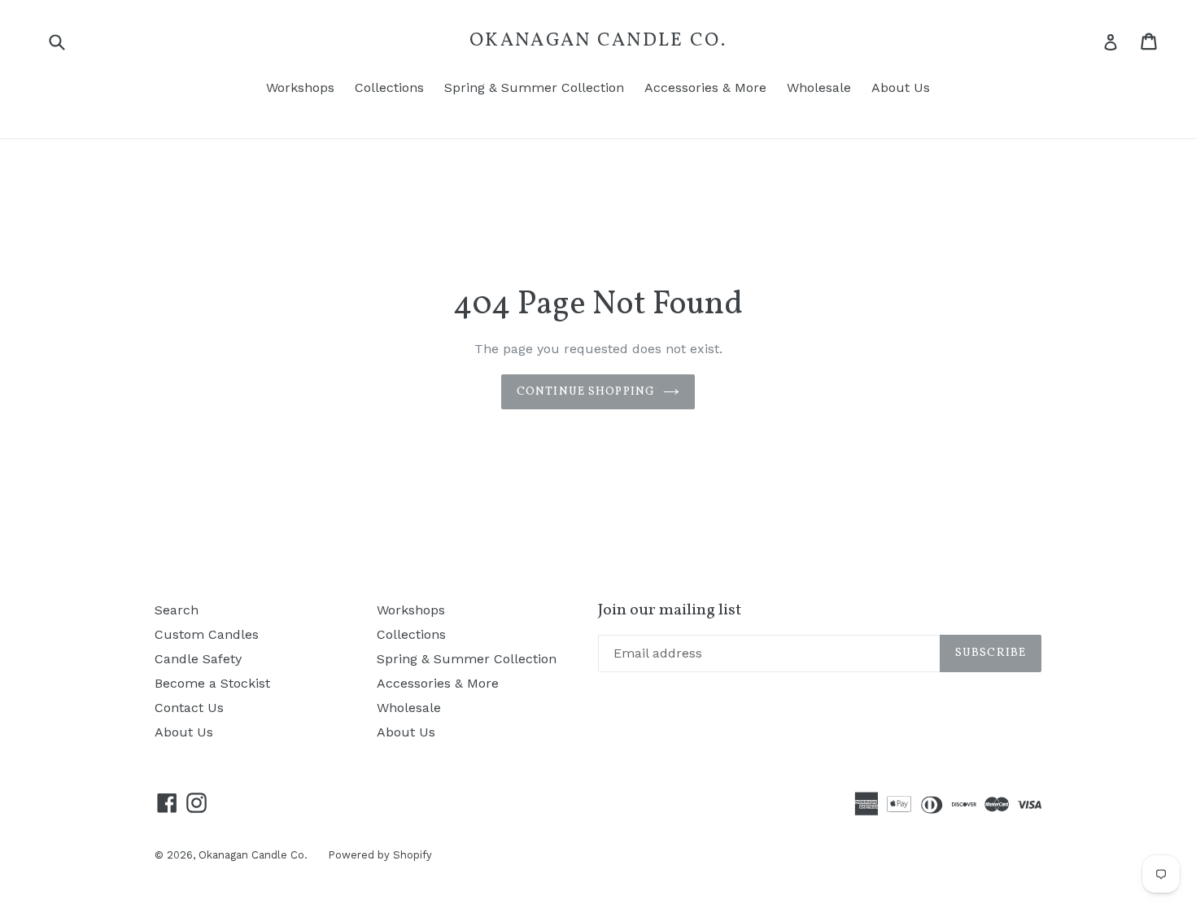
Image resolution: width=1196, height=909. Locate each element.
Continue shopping (586, 392)
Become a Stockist (212, 683)
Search (177, 610)
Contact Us (189, 707)
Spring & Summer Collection (534, 87)
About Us (900, 87)
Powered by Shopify (380, 855)
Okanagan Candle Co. (598, 41)
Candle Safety (198, 658)
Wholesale (819, 87)
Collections (389, 87)
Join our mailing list (669, 610)
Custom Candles (207, 634)
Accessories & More (705, 87)
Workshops (300, 87)
